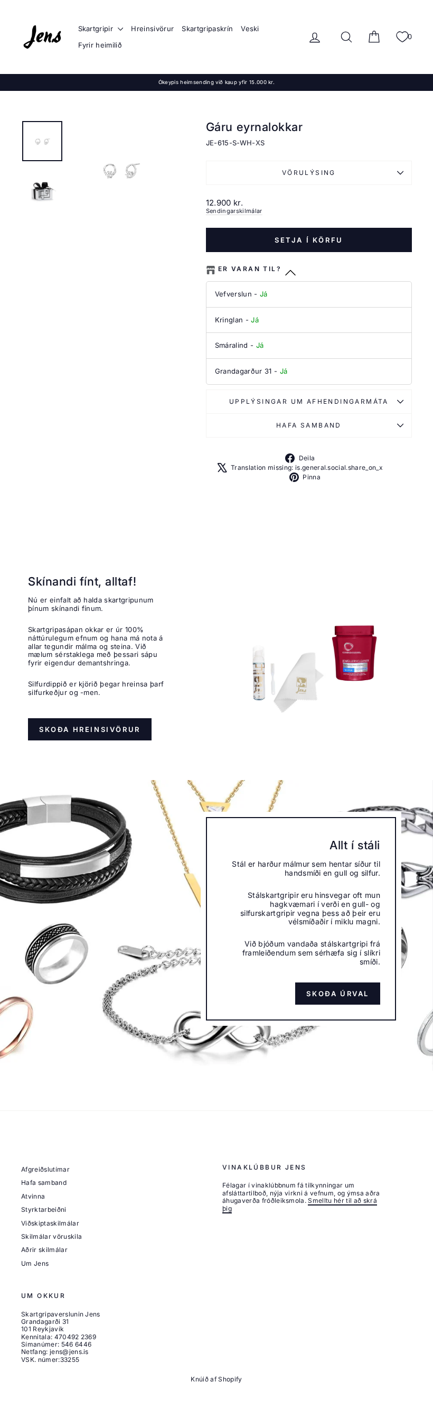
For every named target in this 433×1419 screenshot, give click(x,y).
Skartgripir (97, 28)
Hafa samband (309, 425)
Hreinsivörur (152, 28)
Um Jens (35, 1263)
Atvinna (33, 1196)
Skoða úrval (337, 993)
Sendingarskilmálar (234, 211)
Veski (250, 28)
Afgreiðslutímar (45, 1169)
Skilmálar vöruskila (51, 1236)
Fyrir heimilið (100, 45)
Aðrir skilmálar (44, 1250)
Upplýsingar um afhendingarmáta (309, 401)
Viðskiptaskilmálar (50, 1223)
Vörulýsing (309, 173)
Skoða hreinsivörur (89, 729)
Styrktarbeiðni (44, 1209)
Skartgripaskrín (207, 28)
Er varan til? (249, 269)
